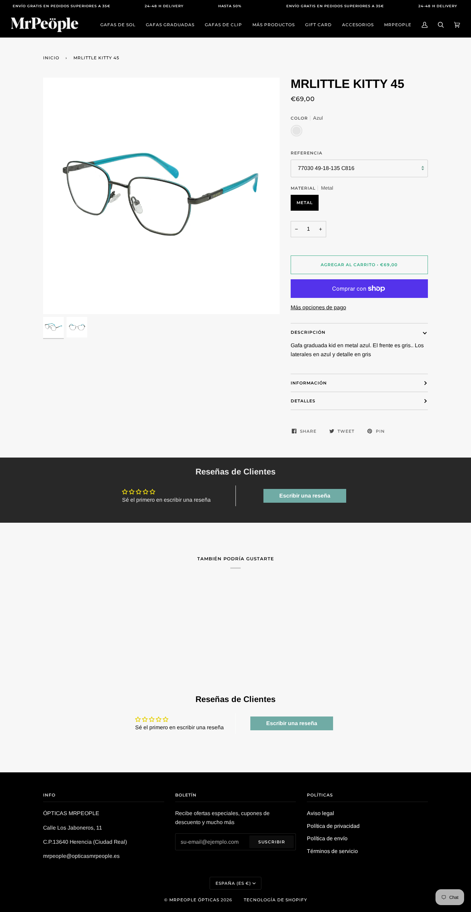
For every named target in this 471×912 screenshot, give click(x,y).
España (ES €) (233, 883)
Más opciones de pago (318, 307)
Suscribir (271, 841)
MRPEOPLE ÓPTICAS (194, 899)
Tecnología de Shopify (275, 899)
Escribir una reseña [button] (304, 496)
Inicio (51, 57)
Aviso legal (320, 813)
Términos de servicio (332, 851)
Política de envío (327, 838)
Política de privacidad (333, 826)
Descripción (308, 332)
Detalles (303, 400)
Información (309, 382)
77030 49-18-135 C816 (326, 168)
